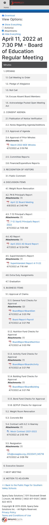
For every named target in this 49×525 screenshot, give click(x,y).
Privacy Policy (9, 512)
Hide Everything (12, 34)
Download (9, 15)
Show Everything (13, 24)
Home (6, 7)
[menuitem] (5, 2)
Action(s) (9, 27)
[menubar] (12, 2)
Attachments (11, 31)
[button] (5, 2)
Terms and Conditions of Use (16, 515)
